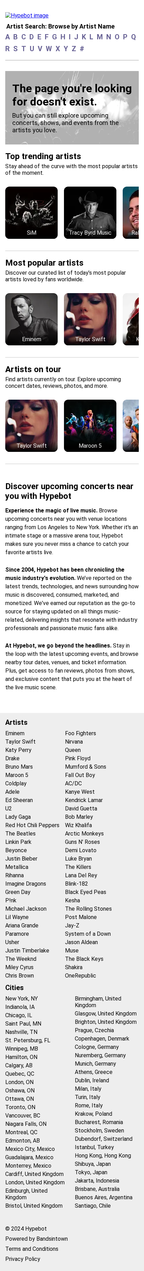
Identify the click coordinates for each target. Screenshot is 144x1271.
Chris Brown (19, 975)
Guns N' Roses (82, 842)
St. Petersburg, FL (27, 1040)
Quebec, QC (19, 1073)
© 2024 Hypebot (26, 1228)
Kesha (72, 900)
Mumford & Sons (85, 766)
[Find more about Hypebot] (28, 17)
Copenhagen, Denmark (102, 1038)
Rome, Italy (89, 1105)
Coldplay (16, 783)
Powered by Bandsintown (36, 1238)
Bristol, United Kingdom (34, 1205)
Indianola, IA (20, 1007)
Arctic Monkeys (84, 833)
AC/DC (73, 783)
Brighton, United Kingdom (106, 1022)
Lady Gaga (18, 817)
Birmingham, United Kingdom (98, 1002)
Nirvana (74, 741)
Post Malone (81, 917)
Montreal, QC (21, 1132)
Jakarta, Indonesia (97, 1180)
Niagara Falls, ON (25, 1124)
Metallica (16, 867)
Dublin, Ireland (92, 1080)
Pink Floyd (78, 758)
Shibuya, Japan (93, 1164)
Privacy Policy (22, 1259)
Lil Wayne (17, 917)
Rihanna (14, 875)
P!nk (10, 900)
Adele (12, 792)
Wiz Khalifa (78, 825)
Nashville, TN (21, 1032)
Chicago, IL (18, 1015)
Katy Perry (18, 750)
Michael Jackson (25, 908)
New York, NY (21, 998)
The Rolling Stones (88, 908)
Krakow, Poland (93, 1114)
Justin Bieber (21, 858)
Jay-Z (72, 925)
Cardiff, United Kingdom (34, 1174)
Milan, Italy (88, 1088)
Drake (12, 758)
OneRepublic (80, 975)
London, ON (19, 1082)
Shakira (73, 967)
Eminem (14, 733)
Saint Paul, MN (23, 1023)
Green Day (17, 892)
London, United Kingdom (35, 1182)
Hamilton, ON (21, 1057)
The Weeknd (20, 959)
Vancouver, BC (22, 1115)
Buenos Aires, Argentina (103, 1197)
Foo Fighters (80, 733)
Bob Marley (79, 817)
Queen (73, 750)
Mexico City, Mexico (30, 1149)
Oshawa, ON (20, 1090)
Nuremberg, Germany (100, 1055)
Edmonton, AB (22, 1140)
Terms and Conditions (31, 1249)
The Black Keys (84, 959)
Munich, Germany (95, 1063)
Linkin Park (18, 842)
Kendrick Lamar (84, 800)
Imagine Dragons (25, 883)
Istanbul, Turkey (94, 1147)
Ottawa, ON (19, 1099)
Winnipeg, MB (21, 1048)
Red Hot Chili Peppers (32, 825)
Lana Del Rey (81, 875)
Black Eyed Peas (85, 892)
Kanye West (80, 792)
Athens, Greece (94, 1072)
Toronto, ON (20, 1107)
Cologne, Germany (97, 1047)
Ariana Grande (21, 925)
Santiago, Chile (93, 1205)
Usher (12, 942)
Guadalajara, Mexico (29, 1157)
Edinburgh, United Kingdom (26, 1194)
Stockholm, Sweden (99, 1130)
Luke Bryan (78, 858)
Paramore (17, 934)
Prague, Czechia (94, 1030)
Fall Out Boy (80, 775)
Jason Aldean (81, 942)
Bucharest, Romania (99, 1122)
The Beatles (20, 833)
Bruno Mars (19, 766)
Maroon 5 (16, 775)
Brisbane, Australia (97, 1189)
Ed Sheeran (19, 800)
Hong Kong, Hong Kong (103, 1155)
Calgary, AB (19, 1065)
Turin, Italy (87, 1097)
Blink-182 (76, 883)
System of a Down (88, 934)
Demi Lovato (80, 850)
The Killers (78, 867)
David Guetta (81, 808)
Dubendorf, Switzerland (103, 1139)
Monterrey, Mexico (28, 1165)
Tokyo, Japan (91, 1172)
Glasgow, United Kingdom (106, 1013)
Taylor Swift (20, 741)
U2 (8, 808)
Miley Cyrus (19, 967)
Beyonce (16, 850)
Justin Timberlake (27, 950)
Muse (72, 950)
